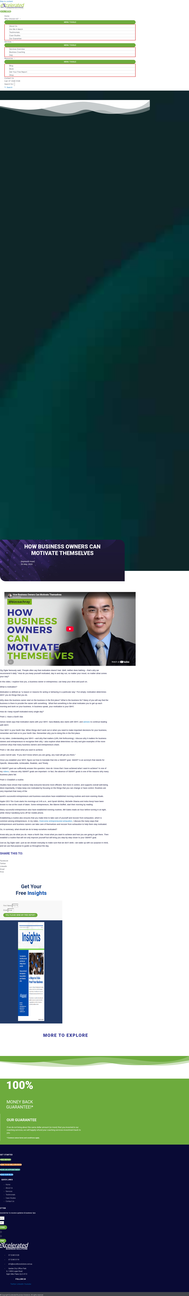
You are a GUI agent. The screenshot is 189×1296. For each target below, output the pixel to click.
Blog (11, 66)
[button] (54, 860)
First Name (7, 906)
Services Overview (17, 49)
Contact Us (9, 78)
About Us (13, 26)
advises (86, 722)
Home (6, 16)
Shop (11, 75)
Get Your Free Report (18, 72)
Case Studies (14, 35)
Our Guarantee (15, 38)
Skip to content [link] (6, 1)
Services (7, 42)
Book (11, 69)
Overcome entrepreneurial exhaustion (55, 821)
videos (6, 771)
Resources (8, 58)
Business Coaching (17, 52)
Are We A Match (16, 29)
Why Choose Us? (11, 19)
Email (5, 910)
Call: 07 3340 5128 (12, 81)
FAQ (11, 55)
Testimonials (14, 32)
